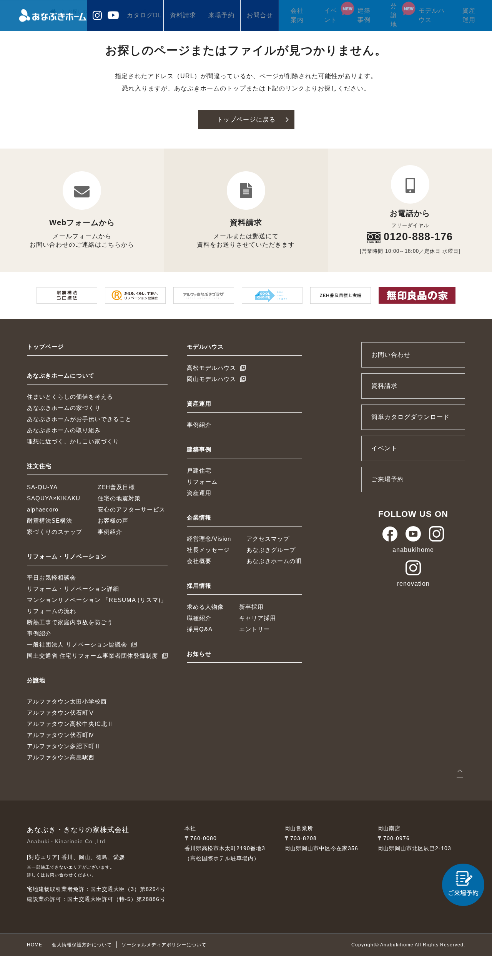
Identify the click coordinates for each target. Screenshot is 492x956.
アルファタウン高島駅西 (61, 757)
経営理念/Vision (209, 538)
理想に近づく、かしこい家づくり (73, 441)
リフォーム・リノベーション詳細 (73, 588)
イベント (330, 15)
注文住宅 (39, 466)
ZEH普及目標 (116, 487)
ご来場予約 (387, 479)
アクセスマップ (267, 538)
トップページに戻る (246, 119)
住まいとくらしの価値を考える (70, 396)
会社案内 (297, 15)
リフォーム (202, 481)
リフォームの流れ (51, 611)
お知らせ (199, 653)
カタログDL (144, 15)
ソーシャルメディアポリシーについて (163, 945)
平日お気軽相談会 (51, 577)
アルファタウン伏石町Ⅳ (61, 735)
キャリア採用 (257, 618)
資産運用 (468, 15)
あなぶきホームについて (61, 375)
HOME (34, 945)
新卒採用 (251, 606)
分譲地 (394, 15)
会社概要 (199, 561)
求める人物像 (205, 606)
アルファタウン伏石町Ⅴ (61, 712)
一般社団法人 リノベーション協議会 (77, 644)
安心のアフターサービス (131, 509)
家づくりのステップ (54, 531)
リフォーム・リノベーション (67, 556)
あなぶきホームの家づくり (64, 407)
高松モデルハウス (211, 367)
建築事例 (364, 15)
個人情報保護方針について (82, 945)
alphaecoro (42, 509)
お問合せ (260, 15)
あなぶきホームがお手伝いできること (79, 419)
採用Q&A (200, 629)
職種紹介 (199, 618)
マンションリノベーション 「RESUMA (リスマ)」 (97, 600)
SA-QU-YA (42, 487)
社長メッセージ (208, 550)
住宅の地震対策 (119, 498)
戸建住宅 (199, 470)
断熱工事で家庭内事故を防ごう (70, 622)
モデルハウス (432, 15)
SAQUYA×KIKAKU (53, 498)
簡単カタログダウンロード (410, 417)
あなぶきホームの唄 (274, 561)
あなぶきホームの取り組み (64, 430)
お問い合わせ (391, 354)
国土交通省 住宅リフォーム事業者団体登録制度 (92, 655)
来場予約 (221, 15)
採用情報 (199, 585)
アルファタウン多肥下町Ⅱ (64, 746)
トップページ (45, 346)
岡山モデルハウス (211, 379)
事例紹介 (110, 531)
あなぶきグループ (271, 550)
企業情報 (199, 517)
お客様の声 (113, 520)
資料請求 (183, 15)
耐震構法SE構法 (49, 520)
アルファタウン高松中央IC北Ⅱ (70, 723)
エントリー (254, 629)
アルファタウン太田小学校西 (67, 701)
